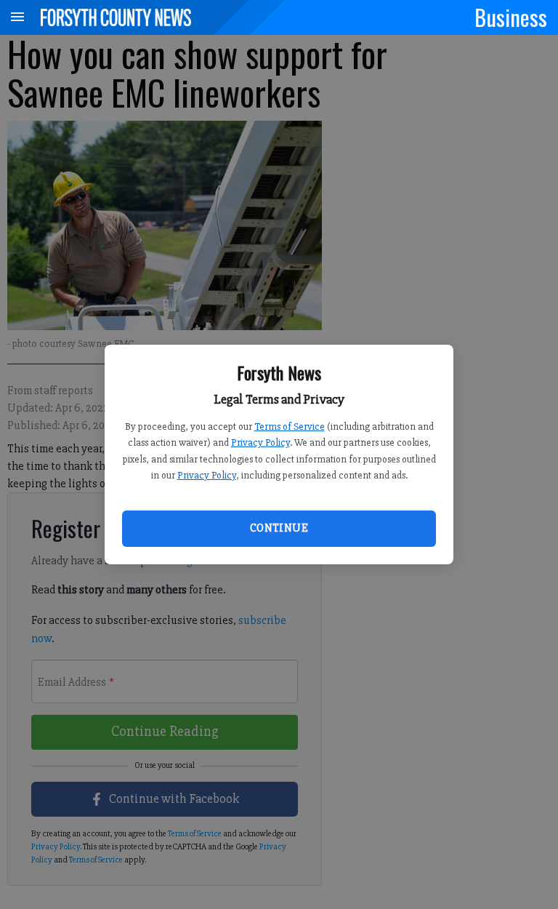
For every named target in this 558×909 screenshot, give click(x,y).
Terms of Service (289, 426)
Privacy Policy (260, 442)
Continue (279, 528)
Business (510, 16)
